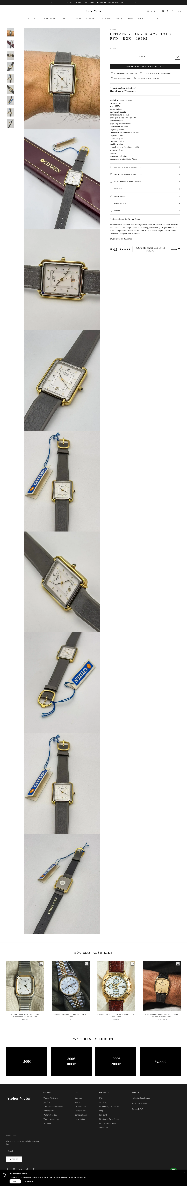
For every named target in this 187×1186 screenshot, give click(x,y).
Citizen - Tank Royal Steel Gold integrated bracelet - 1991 (25, 1016)
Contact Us (103, 1127)
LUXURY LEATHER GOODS (85, 18)
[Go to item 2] (10, 44)
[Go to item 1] (10, 32)
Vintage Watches (50, 1098)
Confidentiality (81, 1115)
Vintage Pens (49, 1110)
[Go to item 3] (10, 55)
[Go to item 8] (10, 112)
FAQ (101, 1098)
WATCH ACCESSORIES (124, 18)
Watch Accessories (51, 1119)
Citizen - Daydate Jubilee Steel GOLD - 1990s (71, 1016)
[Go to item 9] (10, 123)
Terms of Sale (80, 1106)
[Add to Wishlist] (177, 57)
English (151, 11)
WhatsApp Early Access (109, 1119)
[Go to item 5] (10, 78)
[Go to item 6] (10, 89)
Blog (101, 1110)
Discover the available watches (145, 66)
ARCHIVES (158, 18)
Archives (47, 1123)
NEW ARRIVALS (31, 18)
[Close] (184, 1172)
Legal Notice (80, 1119)
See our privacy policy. (79, 1177)
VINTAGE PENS (105, 18)
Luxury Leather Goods (53, 1106)
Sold (142, 56)
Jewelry (66, 18)
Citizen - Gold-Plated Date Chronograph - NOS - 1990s (116, 1016)
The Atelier (143, 18)
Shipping (78, 1098)
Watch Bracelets (50, 1115)
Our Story (103, 1102)
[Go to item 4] (10, 66)
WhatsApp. (115, 2)
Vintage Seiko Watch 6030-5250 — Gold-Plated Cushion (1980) (162, 1016)
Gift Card (103, 1115)
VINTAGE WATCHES (49, 18)
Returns (78, 1102)
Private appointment (108, 1123)
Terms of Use (80, 1110)
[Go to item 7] (10, 100)
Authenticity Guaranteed (109, 1106)
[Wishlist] (174, 11)
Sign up (14, 1159)
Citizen (113, 30)
